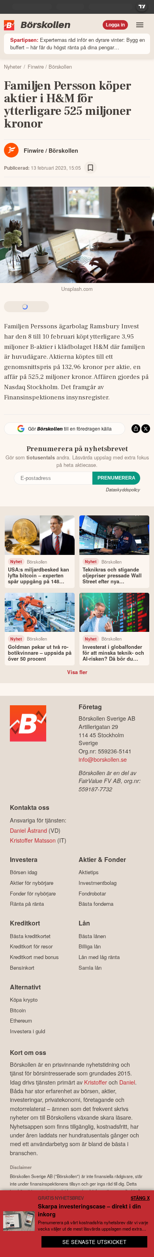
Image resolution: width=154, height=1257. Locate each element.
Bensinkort (22, 967)
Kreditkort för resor (31, 946)
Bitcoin (18, 1010)
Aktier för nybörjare (31, 882)
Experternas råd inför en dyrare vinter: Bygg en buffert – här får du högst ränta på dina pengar (77, 43)
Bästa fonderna (96, 903)
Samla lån (90, 967)
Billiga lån (90, 946)
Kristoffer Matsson (33, 840)
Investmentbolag (97, 882)
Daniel (127, 1082)
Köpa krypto (24, 999)
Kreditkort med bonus (34, 957)
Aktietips (89, 872)
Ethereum (21, 1020)
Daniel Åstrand (28, 830)
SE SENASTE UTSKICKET (94, 1242)
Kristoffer (95, 1082)
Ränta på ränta (27, 903)
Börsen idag (23, 872)
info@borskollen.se (103, 759)
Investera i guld (27, 1031)
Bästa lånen (92, 936)
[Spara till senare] (90, 167)
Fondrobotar (92, 893)
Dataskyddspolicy (123, 489)
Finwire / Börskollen (51, 150)
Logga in (115, 25)
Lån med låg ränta (99, 957)
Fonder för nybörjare (33, 893)
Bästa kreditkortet (30, 936)
